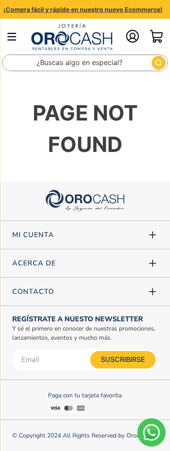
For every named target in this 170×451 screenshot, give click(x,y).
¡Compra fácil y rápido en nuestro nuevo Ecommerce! (83, 9)
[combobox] (85, 63)
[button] (85, 235)
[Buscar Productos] (158, 63)
